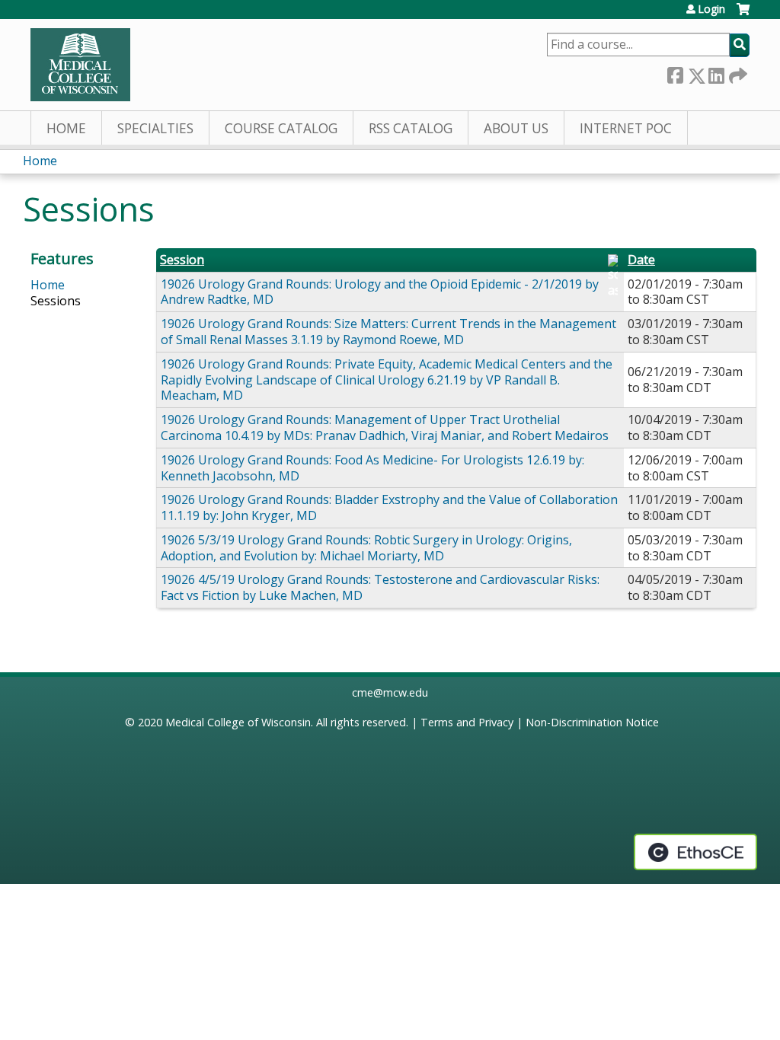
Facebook (674, 72)
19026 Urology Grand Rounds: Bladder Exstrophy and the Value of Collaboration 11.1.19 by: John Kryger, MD (389, 507)
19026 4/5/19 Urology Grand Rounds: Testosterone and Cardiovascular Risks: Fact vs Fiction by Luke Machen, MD (380, 587)
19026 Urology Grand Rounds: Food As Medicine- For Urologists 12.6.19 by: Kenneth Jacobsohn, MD (372, 467)
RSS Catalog (410, 128)
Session (182, 260)
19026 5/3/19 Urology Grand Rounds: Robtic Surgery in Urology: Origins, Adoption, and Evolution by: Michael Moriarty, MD (366, 547)
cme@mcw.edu (390, 692)
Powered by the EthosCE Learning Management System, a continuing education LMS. (695, 852)
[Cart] (743, 15)
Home (66, 128)
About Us (516, 128)
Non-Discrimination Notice (592, 722)
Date (641, 260)
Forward (736, 72)
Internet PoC (626, 128)
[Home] (80, 64)
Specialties (155, 128)
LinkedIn (716, 72)
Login (711, 9)
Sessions (55, 300)
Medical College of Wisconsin (238, 722)
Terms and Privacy (466, 722)
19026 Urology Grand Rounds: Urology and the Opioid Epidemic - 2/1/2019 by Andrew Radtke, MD (380, 292)
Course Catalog (281, 128)
